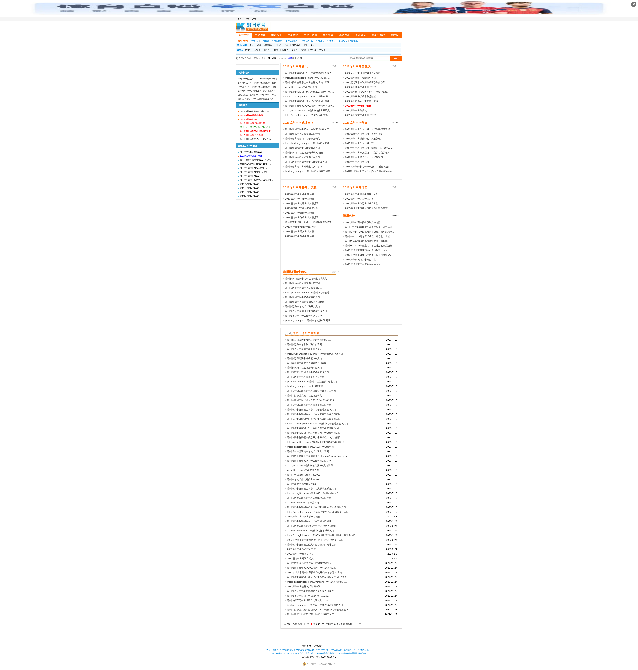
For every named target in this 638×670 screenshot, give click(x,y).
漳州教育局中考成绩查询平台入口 (302, 157)
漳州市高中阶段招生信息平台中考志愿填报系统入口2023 (316, 577)
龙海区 (248, 50)
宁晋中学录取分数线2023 (251, 184)
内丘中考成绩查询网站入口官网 (254, 172)
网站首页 (244, 35)
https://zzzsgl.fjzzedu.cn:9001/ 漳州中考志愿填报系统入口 (317, 581)
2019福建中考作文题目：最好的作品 (364, 134)
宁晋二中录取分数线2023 (251, 192)
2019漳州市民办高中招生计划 (360, 259)
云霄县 (257, 50)
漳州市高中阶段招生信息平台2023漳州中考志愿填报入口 (316, 507)
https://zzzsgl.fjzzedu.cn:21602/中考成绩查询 (310, 446)
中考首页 (254, 41)
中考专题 (260, 35)
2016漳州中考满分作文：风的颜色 (363, 138)
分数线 (278, 45)
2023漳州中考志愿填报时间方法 (303, 586)
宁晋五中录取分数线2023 (251, 196)
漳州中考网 (297, 58)
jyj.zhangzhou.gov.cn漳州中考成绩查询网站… (309, 171)
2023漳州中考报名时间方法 (301, 549)
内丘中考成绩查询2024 (250, 176)
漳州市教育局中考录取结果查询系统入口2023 (310, 591)
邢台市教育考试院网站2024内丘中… (256, 160)
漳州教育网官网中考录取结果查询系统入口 (307, 129)
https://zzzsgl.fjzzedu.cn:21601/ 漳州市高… (307, 115)
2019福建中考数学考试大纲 (299, 236)
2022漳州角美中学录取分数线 (360, 87)
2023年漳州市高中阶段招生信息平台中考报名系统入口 (315, 540)
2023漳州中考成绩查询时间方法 (254, 111)
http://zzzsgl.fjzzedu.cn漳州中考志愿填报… (307, 77)
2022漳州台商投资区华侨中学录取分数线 (366, 91)
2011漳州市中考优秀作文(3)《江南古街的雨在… (370, 171)
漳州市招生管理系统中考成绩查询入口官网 (309, 460)
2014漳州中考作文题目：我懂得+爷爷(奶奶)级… (370, 148)
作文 (287, 45)
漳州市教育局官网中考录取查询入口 (303, 138)
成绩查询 (268, 45)
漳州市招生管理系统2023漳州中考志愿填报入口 (312, 567)
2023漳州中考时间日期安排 (301, 553)
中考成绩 (293, 35)
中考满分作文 (307, 41)
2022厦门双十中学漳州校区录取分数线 (365, 82)
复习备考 (296, 45)
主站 (252, 45)
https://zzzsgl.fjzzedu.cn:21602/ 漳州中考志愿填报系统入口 (318, 512)
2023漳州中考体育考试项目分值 (361, 194)
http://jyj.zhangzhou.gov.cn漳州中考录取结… (308, 143)
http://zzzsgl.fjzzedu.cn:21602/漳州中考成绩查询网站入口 (317, 442)
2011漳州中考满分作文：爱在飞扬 (255, 139)
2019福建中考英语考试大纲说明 (301, 217)
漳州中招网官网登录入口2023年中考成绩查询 (310, 400)
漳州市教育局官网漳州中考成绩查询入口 (306, 162)
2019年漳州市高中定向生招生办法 (363, 264)
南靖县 (304, 50)
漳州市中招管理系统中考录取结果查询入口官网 (311, 391)
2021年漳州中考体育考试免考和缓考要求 (366, 208)
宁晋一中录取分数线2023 (251, 188)
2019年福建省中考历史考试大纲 (301, 208)
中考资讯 (276, 35)
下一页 (325, 624)
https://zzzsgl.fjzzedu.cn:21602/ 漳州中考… (307, 96)
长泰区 (285, 50)
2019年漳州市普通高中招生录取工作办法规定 (368, 255)
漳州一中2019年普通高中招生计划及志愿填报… (370, 245)
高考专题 (328, 35)
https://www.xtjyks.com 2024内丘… (255, 164)
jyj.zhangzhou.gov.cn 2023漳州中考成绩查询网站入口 (315, 605)
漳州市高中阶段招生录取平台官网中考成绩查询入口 (314, 432)
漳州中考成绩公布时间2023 (301, 484)
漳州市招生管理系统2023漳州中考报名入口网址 (312, 526)
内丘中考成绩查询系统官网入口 (254, 168)
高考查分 (360, 35)
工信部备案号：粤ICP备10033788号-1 (319, 657)
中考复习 (320, 41)
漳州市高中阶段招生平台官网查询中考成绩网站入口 (314, 428)
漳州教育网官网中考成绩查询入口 (302, 148)
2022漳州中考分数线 (356, 110)
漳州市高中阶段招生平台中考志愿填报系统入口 (311, 488)
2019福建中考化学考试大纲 (299, 194)
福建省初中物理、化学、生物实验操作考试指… (309, 222)
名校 (313, 45)
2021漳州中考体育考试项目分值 (361, 203)
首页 (240, 19)
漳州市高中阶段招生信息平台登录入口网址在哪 (311, 544)
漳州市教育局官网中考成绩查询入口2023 (308, 595)
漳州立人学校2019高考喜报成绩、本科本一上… (370, 241)
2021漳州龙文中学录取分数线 (360, 115)
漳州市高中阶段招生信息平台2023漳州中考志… (310, 91)
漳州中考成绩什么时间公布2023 (303, 474)
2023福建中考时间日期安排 (301, 558)
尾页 (331, 624)
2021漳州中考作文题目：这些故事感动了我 (367, 129)
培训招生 (354, 41)
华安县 (322, 50)
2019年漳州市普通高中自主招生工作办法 (366, 250)
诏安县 (276, 50)
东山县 (294, 50)
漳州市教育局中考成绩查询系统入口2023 (308, 600)
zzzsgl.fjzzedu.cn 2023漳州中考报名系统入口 (310, 530)
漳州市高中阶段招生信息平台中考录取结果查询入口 (314, 419)
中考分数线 (310, 35)
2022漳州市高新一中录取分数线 (361, 101)
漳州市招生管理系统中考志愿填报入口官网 (307, 82)
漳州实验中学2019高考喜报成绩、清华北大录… (370, 231)
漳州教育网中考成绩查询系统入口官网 (305, 152)
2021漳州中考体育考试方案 (359, 198)
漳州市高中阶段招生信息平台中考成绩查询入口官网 (314, 437)
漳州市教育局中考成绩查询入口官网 (303, 166)
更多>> (335, 66)
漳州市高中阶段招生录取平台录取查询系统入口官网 (314, 414)
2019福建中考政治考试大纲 (299, 212)
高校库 (395, 35)
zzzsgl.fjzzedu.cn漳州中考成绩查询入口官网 (310, 465)
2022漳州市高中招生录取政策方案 (363, 222)
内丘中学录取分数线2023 (251, 152)
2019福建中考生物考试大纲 (299, 198)
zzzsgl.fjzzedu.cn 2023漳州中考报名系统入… (308, 110)
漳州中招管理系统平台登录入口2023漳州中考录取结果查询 (317, 609)
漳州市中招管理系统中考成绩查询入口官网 (309, 405)
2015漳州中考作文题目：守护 (360, 143)
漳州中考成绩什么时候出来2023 (303, 479)
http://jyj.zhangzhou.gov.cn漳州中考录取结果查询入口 (315, 353)
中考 (247, 19)
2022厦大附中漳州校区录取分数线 (363, 73)
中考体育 (331, 41)
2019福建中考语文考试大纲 (299, 231)
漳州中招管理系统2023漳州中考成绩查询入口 (310, 614)
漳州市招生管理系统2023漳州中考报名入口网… (310, 105)
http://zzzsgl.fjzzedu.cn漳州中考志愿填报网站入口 (313, 493)
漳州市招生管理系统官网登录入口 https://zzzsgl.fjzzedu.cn (317, 456)
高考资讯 (344, 35)
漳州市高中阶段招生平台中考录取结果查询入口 (311, 409)
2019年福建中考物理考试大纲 (300, 226)
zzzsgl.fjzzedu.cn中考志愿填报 (301, 87)
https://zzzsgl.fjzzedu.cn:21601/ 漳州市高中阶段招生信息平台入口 (321, 535)
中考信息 (265, 41)
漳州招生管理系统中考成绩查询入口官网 (308, 451)
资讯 (259, 45)
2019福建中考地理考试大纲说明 (301, 203)
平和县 (313, 50)
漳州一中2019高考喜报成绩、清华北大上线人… (370, 236)
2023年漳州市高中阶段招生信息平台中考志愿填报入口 (315, 572)
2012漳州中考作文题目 (357, 162)
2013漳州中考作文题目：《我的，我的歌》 (367, 152)
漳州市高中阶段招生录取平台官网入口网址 (307, 101)
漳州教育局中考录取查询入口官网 (302, 134)
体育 (305, 45)
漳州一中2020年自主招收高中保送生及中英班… (370, 227)
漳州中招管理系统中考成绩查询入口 (305, 395)
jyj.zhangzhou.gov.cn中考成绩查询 (305, 386)
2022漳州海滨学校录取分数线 (360, 77)
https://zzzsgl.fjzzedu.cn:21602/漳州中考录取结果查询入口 (317, 423)
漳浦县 (266, 50)
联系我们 (319, 646)
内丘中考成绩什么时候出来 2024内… (256, 180)
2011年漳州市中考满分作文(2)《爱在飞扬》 (367, 166)
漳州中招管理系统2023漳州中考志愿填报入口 (310, 563)
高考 (254, 19)
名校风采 (343, 41)
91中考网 (272, 58)
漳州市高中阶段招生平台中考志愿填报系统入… (309, 73)
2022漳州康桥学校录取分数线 (360, 96)
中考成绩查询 (292, 41)
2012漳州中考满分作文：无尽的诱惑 (364, 157)
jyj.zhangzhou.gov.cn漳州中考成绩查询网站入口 (312, 381)
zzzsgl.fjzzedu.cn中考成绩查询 (303, 470)
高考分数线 (378, 35)
